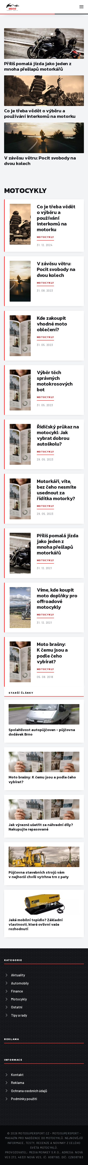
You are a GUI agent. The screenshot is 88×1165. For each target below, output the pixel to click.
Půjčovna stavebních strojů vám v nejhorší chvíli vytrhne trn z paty (39, 875)
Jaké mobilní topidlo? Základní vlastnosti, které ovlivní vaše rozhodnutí (36, 924)
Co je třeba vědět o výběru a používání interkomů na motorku (40, 113)
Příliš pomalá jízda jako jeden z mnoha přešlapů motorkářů (37, 66)
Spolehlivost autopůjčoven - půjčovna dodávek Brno (42, 732)
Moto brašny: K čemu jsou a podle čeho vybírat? (52, 653)
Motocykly (45, 237)
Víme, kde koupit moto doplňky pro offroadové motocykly (57, 598)
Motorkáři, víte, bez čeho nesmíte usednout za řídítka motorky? (56, 490)
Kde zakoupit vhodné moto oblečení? (52, 323)
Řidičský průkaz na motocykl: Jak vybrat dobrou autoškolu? (58, 435)
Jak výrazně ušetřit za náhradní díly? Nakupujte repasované (41, 827)
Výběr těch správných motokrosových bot (55, 381)
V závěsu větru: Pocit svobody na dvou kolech (40, 160)
